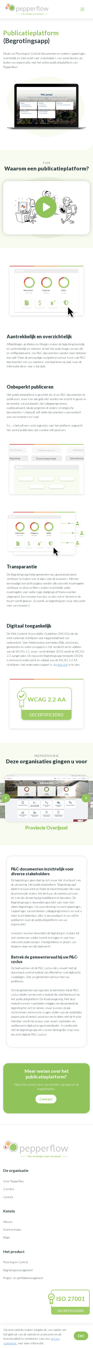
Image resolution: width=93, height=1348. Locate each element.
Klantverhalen (12, 1229)
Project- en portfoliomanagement (23, 1278)
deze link (62, 664)
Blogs (6, 1237)
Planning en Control (15, 1262)
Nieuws (8, 1222)
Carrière (8, 1189)
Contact (46, 1099)
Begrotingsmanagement (18, 1270)
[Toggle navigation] (82, 9)
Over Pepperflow (13, 1181)
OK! (81, 1336)
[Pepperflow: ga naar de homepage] (26, 9)
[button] (6, 799)
